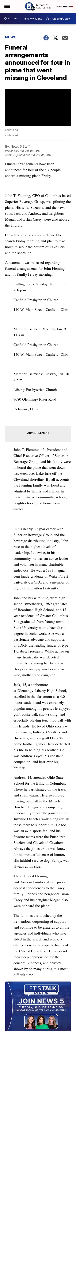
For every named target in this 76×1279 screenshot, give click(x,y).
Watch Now (63, 6)
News (11, 37)
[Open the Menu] (7, 6)
